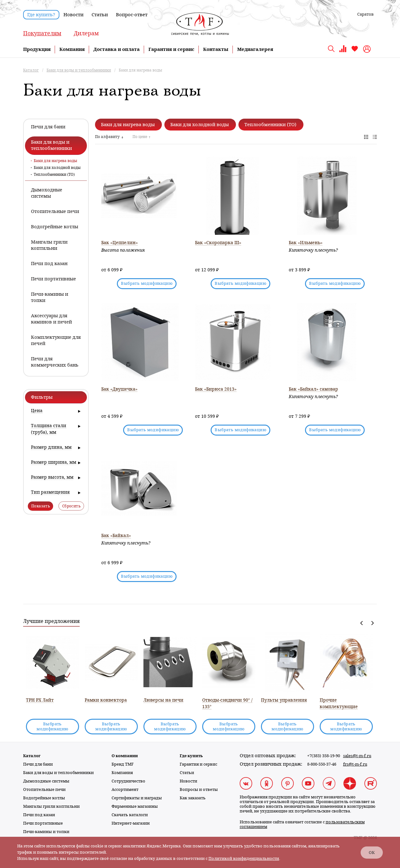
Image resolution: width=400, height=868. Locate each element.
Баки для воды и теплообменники (58, 772)
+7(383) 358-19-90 (323, 755)
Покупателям (42, 33)
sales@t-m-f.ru (357, 755)
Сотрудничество (128, 781)
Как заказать (193, 798)
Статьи (100, 14)
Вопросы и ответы (199, 789)
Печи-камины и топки (46, 831)
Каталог (32, 755)
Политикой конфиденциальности (243, 858)
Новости (73, 14)
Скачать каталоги (130, 814)
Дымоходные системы (46, 781)
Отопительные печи (44, 789)
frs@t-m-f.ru (355, 764)
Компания (72, 49)
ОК (372, 852)
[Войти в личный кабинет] (367, 49)
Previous (361, 623)
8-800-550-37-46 (321, 764)
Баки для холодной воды (57, 167)
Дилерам (86, 33)
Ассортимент (125, 789)
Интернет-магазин (131, 823)
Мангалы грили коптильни (51, 806)
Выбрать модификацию (146, 283)
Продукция (37, 49)
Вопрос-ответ (132, 14)
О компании (125, 755)
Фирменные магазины (135, 806)
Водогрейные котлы (44, 798)
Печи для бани (38, 764)
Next (372, 623)
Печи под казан (39, 814)
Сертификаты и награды (137, 798)
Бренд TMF (123, 764)
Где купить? (41, 14)
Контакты (215, 49)
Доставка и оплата (116, 49)
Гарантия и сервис (171, 49)
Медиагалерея (255, 49)
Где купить (191, 755)
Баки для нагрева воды (55, 161)
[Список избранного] (354, 51)
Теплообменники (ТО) (54, 174)
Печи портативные (43, 823)
